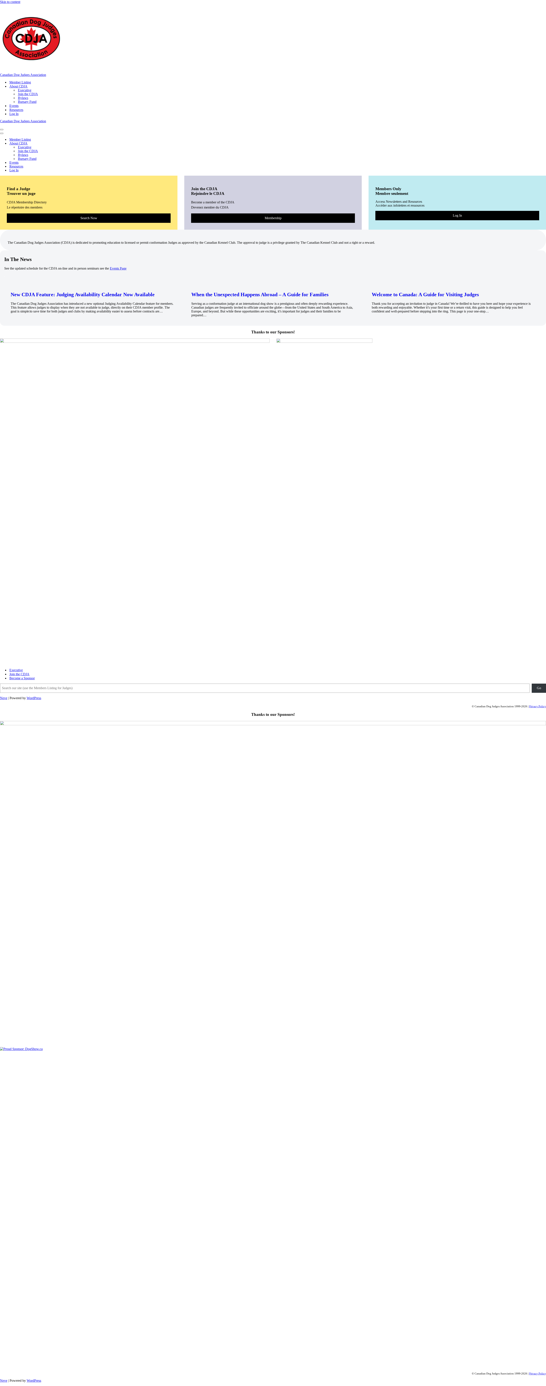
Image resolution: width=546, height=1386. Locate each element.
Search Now (88, 218)
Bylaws (23, 98)
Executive (24, 90)
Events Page (118, 268)
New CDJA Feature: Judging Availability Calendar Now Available (83, 294)
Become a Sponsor (22, 678)
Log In (14, 114)
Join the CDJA (28, 94)
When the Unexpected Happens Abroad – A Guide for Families (259, 294)
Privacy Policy (537, 706)
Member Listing (20, 82)
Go (539, 688)
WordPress (34, 698)
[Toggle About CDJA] (74, 143)
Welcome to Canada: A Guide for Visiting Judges (425, 294)
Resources (16, 110)
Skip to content (10, 2)
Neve (3, 698)
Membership (273, 218)
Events (14, 106)
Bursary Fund (27, 102)
